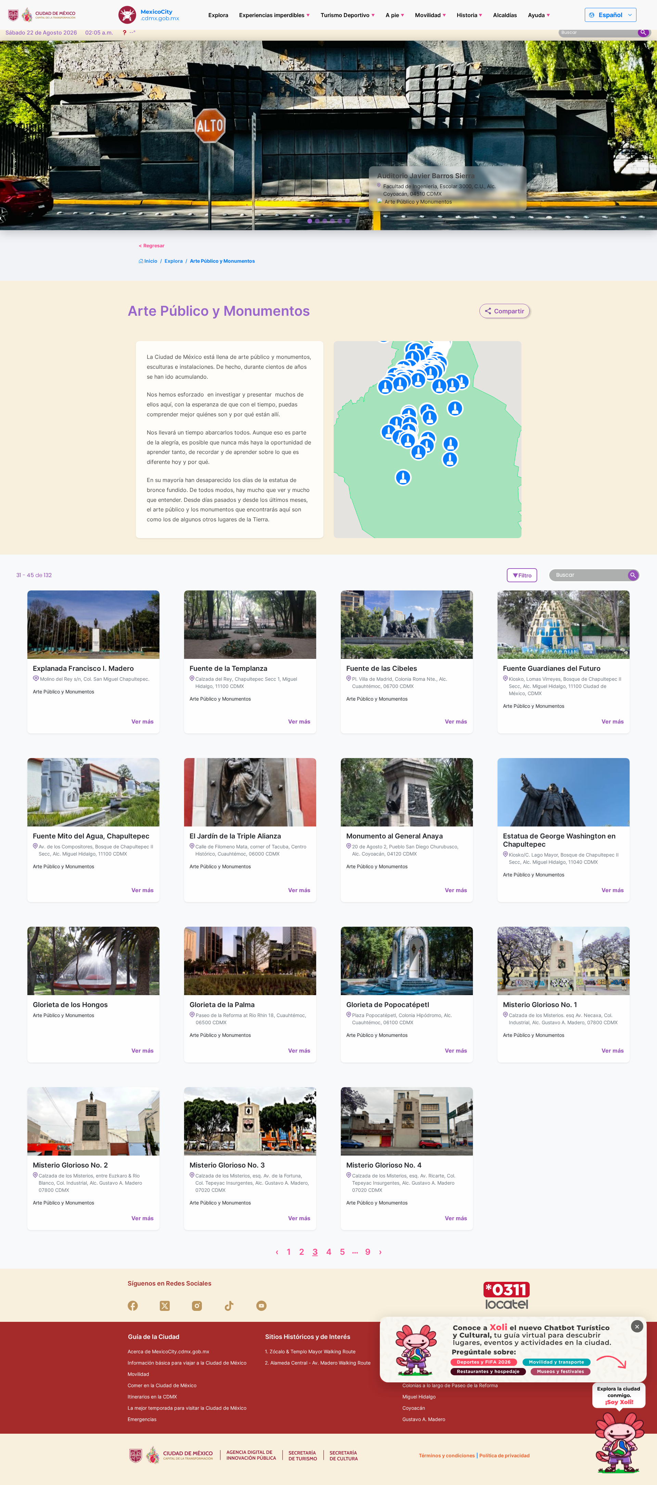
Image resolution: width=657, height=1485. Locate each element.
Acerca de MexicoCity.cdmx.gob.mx (168, 1351)
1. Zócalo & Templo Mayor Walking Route (310, 1351)
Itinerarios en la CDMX (152, 1396)
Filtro (522, 575)
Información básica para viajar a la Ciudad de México (187, 1363)
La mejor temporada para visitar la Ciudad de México (187, 1408)
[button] (439, 386)
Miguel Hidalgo (419, 1396)
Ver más (142, 721)
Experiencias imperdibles (272, 15)
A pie (392, 15)
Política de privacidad (504, 1455)
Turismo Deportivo (345, 15)
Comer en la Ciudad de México (162, 1385)
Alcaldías (505, 15)
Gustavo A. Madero (423, 1419)
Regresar (152, 245)
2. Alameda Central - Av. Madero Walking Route (318, 1363)
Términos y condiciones (447, 1455)
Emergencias (142, 1419)
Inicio (150, 261)
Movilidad (428, 15)
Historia (467, 15)
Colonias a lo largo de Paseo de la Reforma (450, 1385)
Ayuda (536, 15)
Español (610, 14)
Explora (218, 15)
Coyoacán (413, 1408)
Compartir (509, 311)
